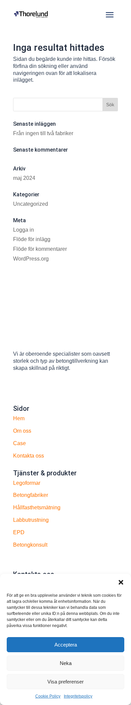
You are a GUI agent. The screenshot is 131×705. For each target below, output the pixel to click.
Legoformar (26, 483)
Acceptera (65, 645)
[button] (121, 582)
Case (19, 443)
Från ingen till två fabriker (43, 133)
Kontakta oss (28, 456)
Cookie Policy (47, 696)
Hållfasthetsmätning (36, 507)
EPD (19, 532)
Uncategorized (30, 204)
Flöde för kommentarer (40, 249)
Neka (66, 663)
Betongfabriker (30, 495)
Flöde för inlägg (31, 239)
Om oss (22, 431)
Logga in (23, 230)
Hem (19, 418)
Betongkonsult (30, 545)
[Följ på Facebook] (32, 387)
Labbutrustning (31, 520)
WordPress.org (31, 259)
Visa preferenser (65, 681)
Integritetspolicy (78, 696)
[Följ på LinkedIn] (18, 387)
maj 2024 (24, 178)
